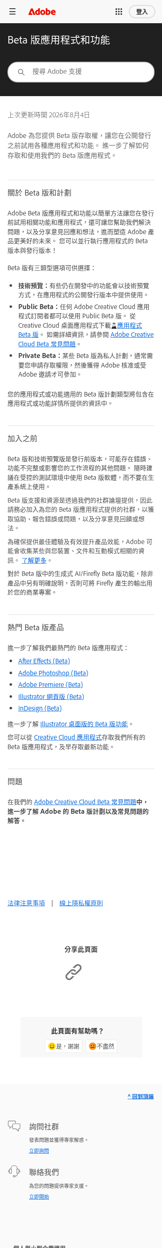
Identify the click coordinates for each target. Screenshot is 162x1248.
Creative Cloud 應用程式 (68, 737)
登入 (142, 11)
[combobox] (81, 72)
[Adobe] (42, 11)
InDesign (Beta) (39, 708)
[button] (118, 11)
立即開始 (39, 1196)
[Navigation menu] (12, 11)
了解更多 (34, 560)
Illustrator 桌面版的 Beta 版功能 (84, 723)
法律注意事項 (26, 902)
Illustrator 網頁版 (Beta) (51, 696)
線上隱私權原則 (81, 902)
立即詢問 (39, 1150)
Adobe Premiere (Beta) (50, 684)
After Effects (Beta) (44, 660)
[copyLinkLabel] (73, 978)
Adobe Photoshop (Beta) (53, 672)
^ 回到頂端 (141, 1096)
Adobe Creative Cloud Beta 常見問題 (85, 801)
